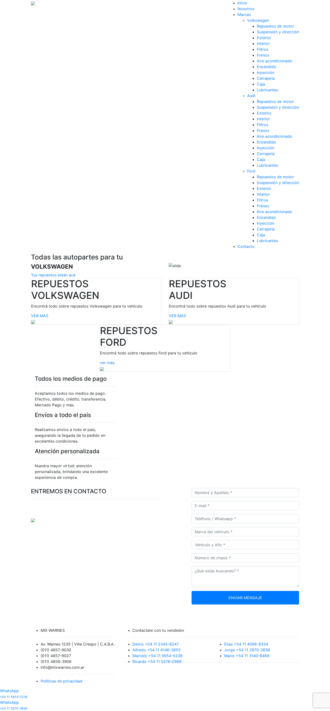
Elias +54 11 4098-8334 (246, 644)
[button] (25, 139)
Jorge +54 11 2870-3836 (247, 649)
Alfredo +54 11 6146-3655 (156, 649)
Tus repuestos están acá (53, 275)
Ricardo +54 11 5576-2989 (156, 661)
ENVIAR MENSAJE (245, 597)
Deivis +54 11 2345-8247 (155, 644)
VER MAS (39, 315)
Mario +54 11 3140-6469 (246, 655)
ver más (107, 362)
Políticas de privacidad (61, 681)
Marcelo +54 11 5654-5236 (157, 655)
